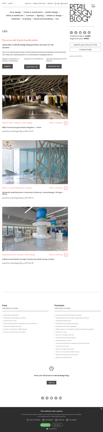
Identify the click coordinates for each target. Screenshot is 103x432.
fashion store (7, 123)
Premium (50, 3)
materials (15, 19)
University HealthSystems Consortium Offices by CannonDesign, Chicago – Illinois (33, 193)
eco (57, 19)
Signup (10, 3)
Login (4, 3)
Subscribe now (32, 67)
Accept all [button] (45, 425)
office (4, 188)
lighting (40, 15)
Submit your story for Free (85, 45)
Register (7, 66)
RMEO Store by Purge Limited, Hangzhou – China (21, 127)
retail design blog (16, 131)
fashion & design (53, 15)
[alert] (51, 419)
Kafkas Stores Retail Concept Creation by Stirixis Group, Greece (28, 259)
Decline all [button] (57, 425)
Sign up (51, 382)
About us (28, 3)
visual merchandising (43, 19)
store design (15, 12)
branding (27, 19)
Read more (62, 416)
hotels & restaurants (33, 12)
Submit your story (39, 3)
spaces (18, 123)
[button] (28, 420)
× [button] (101, 409)
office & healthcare (14, 15)
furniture (30, 15)
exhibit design (51, 12)
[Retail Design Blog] (82, 13)
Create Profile (85, 49)
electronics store (9, 255)
